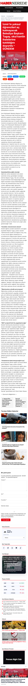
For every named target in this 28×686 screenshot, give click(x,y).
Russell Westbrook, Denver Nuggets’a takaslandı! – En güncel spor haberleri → (21, 402)
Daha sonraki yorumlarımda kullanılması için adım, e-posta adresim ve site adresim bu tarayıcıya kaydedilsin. (13, 515)
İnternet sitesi (5, 506)
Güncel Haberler (9, 7)
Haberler (3, 16)
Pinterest (10, 79)
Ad (2, 494)
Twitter (9, 76)
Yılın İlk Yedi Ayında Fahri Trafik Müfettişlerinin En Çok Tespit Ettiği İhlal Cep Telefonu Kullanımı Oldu (14, 610)
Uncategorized (9, 16)
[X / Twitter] (8, 548)
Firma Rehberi (19, 7)
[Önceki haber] (20, 558)
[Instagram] (12, 548)
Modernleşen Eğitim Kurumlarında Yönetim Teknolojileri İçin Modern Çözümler (13, 606)
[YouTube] (16, 548)
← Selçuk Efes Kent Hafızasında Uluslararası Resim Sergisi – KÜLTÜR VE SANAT (7, 402)
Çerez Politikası (17, 11)
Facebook (16, 76)
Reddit (5, 79)
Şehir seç (6, 534)
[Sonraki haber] (23, 558)
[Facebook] (4, 548)
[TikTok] (20, 548)
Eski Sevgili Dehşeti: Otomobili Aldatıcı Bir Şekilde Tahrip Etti (12, 613)
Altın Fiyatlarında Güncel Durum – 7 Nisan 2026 (14, 601)
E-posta (4, 500)
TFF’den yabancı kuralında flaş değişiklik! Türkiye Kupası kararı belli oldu (14, 604)
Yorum (3, 480)
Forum (8, 11)
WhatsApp (22, 76)
